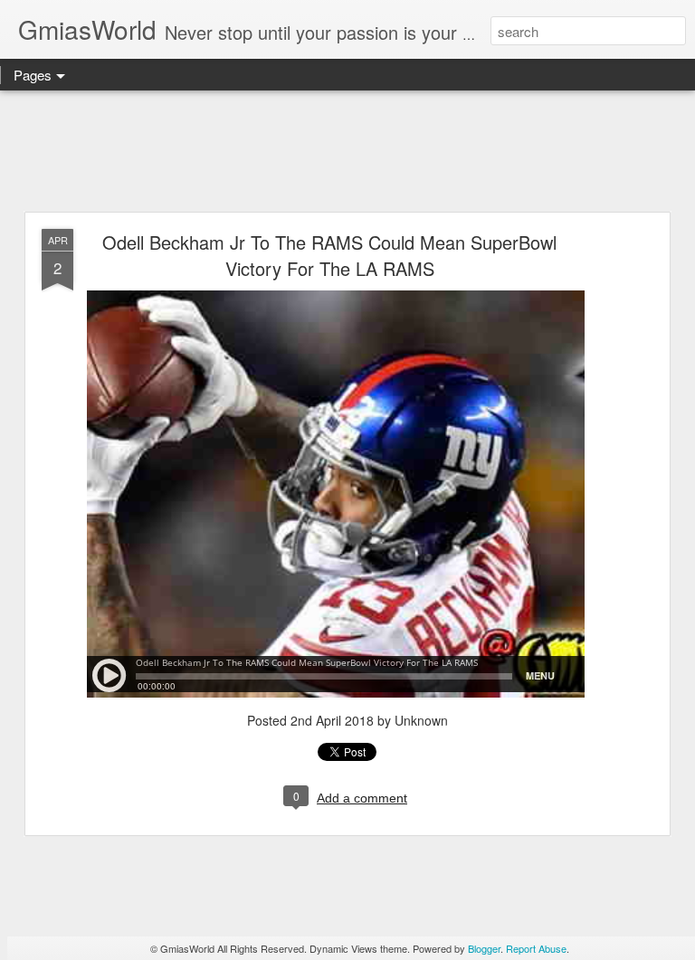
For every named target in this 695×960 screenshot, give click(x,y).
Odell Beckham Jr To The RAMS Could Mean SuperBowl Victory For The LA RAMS (329, 255)
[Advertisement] (347, 152)
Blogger (484, 948)
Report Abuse (536, 948)
